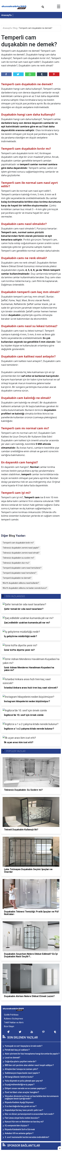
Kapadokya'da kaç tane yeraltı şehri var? (24, 1110)
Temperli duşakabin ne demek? (17, 578)
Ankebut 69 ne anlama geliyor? (19, 1133)
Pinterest (54, 74)
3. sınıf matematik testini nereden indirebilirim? (27, 1137)
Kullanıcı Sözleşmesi (13, 1018)
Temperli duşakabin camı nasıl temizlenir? (22, 568)
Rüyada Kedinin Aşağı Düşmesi (19, 1102)
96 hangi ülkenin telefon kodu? (19, 1077)
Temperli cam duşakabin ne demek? (35, 28)
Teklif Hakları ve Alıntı (14, 1022)
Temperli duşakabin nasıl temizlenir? (19, 573)
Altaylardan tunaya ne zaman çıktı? (21, 1069)
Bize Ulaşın (9, 1026)
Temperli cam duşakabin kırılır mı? (18, 543)
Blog (15, 28)
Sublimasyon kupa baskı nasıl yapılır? (22, 1073)
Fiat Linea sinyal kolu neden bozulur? (22, 1118)
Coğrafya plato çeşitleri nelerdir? (20, 1061)
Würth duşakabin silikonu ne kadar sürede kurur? (25, 588)
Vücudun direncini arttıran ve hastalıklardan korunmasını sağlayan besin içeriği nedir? (32, 1097)
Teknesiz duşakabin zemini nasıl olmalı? (21, 553)
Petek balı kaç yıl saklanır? (17, 1050)
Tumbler (42, 74)
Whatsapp (30, 74)
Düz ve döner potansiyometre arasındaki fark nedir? (29, 1114)
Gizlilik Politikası (11, 1015)
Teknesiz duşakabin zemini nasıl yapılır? (21, 548)
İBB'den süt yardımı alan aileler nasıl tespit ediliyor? (29, 1065)
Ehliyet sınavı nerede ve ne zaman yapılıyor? (25, 1088)
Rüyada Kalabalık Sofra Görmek (20, 1129)
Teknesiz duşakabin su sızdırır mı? (18, 558)
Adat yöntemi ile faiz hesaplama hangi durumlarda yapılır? (32, 1054)
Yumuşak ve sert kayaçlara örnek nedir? (23, 1046)
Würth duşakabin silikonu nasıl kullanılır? (21, 583)
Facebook (6, 74)
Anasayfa (6, 15)
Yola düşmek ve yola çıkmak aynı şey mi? (24, 1081)
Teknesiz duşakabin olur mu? (16, 563)
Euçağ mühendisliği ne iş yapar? (19, 1084)
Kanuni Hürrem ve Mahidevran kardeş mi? (24, 1121)
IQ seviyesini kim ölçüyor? (17, 1125)
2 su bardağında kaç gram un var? (20, 1106)
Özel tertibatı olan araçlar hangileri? (22, 1092)
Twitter (18, 74)
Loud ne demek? (12, 1057)
